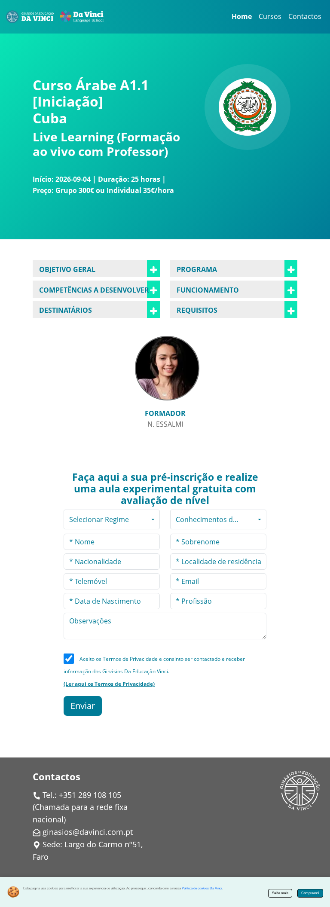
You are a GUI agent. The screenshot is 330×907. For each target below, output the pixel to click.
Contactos (304, 16)
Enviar (82, 706)
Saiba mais (280, 893)
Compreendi (310, 893)
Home (242, 16)
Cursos (270, 16)
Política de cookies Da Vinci (202, 888)
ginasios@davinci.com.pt (88, 832)
